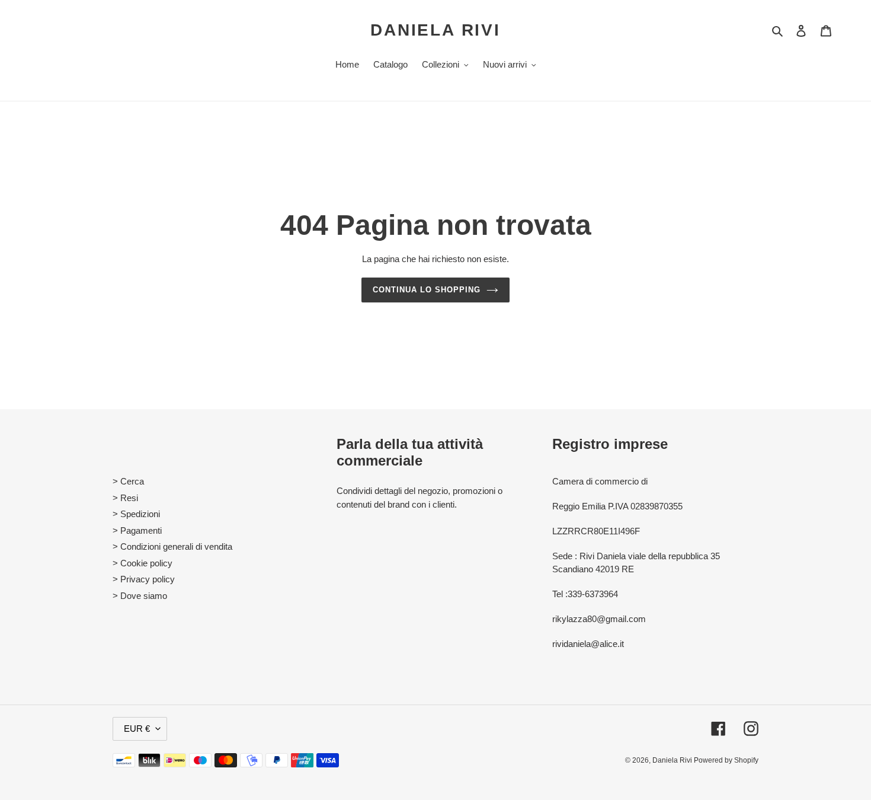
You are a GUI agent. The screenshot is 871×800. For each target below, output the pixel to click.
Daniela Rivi (435, 30)
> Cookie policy (142, 563)
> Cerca (128, 481)
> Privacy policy (144, 579)
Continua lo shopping (427, 289)
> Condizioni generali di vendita (172, 546)
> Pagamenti (137, 530)
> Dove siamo (140, 596)
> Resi (125, 498)
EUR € (137, 728)
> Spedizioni (136, 514)
